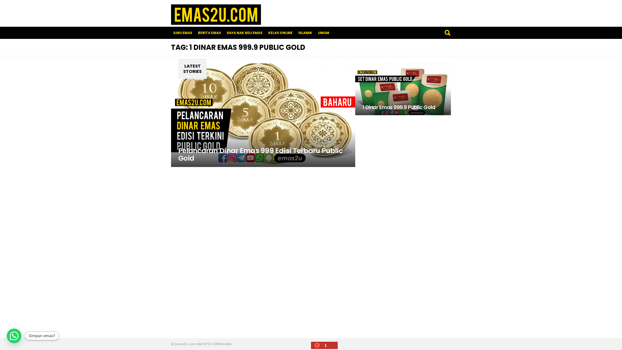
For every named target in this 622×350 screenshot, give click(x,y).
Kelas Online (280, 32)
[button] (14, 336)
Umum (323, 32)
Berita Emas (209, 32)
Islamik (305, 32)
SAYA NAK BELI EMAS (244, 32)
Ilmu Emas (182, 32)
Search (447, 33)
